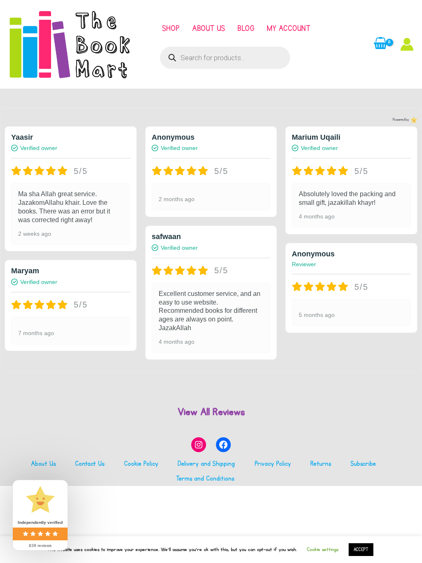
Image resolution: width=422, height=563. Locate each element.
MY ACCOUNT (288, 28)
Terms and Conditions (205, 478)
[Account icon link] (407, 44)
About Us (43, 464)
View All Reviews (211, 411)
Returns (320, 464)
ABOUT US (208, 28)
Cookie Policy (141, 464)
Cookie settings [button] (322, 549)
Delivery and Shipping (206, 464)
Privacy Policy (273, 464)
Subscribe (363, 464)
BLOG (245, 28)
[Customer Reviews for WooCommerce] (413, 119)
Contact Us (89, 464)
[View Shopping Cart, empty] (380, 44)
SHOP (171, 28)
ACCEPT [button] (361, 550)
